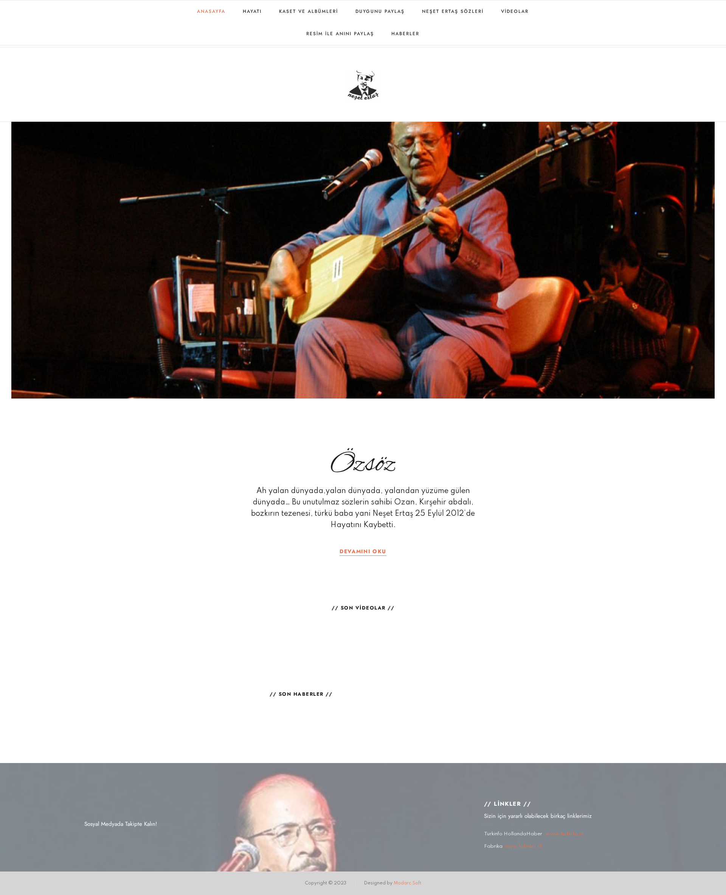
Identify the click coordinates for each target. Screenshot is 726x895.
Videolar (515, 11)
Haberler (405, 33)
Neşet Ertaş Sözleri (453, 11)
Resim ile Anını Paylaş (340, 33)
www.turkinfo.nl (564, 833)
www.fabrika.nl (522, 846)
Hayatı (252, 11)
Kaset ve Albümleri (308, 11)
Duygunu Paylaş (380, 11)
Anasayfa (211, 11)
